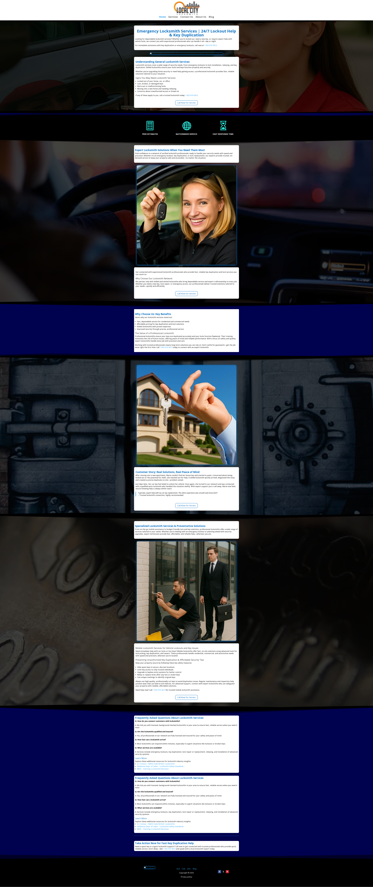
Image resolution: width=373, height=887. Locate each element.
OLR (178, 869)
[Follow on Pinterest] (227, 871)
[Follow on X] (223, 871)
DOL (189, 869)
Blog (211, 17)
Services (173, 17)
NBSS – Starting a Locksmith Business (153, 769)
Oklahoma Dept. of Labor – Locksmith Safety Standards (160, 766)
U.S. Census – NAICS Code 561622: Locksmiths (156, 764)
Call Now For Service (186, 102)
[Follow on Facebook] (219, 871)
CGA (183, 869)
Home (162, 17)
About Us (201, 17)
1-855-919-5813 (210, 45)
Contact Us (186, 17)
